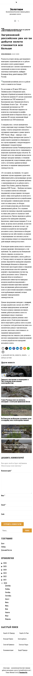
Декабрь (8, 585)
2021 (4, 579)
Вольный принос (8, 639)
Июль (7, 602)
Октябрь (7, 592)
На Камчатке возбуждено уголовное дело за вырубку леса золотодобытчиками (16, 419)
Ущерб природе (22, 650)
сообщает (22, 71)
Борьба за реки (6, 358)
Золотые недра (23, 644)
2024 (5, 569)
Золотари (16, 9)
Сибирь (24, 355)
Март (7, 615)
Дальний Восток (8, 355)
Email (3, 505)
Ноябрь (7, 589)
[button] (16, 2)
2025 (5, 566)
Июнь (7, 605)
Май (6, 609)
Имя (3, 495)
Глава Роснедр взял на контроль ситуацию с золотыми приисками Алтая (15, 401)
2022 (5, 576)
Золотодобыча (22, 639)
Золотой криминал (8, 644)
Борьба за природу (9, 633)
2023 (5, 573)
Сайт (3, 514)
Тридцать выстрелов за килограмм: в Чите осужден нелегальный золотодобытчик (15, 381)
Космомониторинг (8, 650)
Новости (18, 355)
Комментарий (6, 470)
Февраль (8, 619)
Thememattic (23, 672)
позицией (28, 302)
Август (7, 599)
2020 (5, 583)
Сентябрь (8, 595)
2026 (5, 563)
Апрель (7, 612)
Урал (2, 543)
